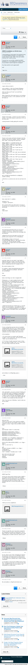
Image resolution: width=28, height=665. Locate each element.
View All (5, 606)
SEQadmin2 (9, 599)
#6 (25, 227)
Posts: (7, 47)
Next (24, 37)
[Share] (25, 47)
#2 (25, 83)
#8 (25, 324)
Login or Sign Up (22, 9)
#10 (25, 418)
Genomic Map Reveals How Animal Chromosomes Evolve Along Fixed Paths (13, 620)
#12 (25, 500)
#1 (25, 51)
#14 (25, 552)
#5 (25, 196)
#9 (25, 389)
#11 (25, 472)
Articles (11, 601)
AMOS (13, 348)
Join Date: (8, 46)
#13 (25, 528)
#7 (25, 258)
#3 (25, 114)
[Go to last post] (18, 623)
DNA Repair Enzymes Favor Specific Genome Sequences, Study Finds (14, 635)
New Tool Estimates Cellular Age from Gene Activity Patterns (13, 627)
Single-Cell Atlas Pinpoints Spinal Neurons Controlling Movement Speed (13, 644)
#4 (25, 135)
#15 (25, 579)
